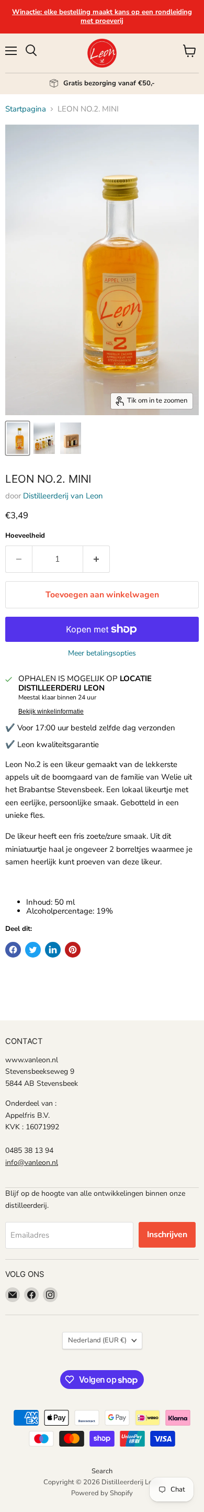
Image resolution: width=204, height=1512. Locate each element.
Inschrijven (167, 1234)
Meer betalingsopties (102, 653)
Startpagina (25, 109)
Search (102, 1471)
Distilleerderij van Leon (63, 496)
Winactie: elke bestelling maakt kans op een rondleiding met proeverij (102, 16)
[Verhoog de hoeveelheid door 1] (96, 559)
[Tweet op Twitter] (33, 950)
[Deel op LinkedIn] (53, 950)
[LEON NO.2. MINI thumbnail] (17, 438)
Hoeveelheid (25, 536)
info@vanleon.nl (31, 1163)
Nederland (97, 1340)
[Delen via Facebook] (13, 950)
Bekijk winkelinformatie (51, 711)
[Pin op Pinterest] (73, 950)
